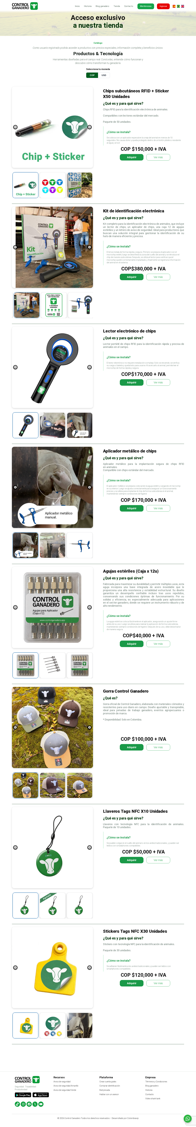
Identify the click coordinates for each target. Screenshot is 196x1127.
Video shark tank (152, 1098)
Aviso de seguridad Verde (65, 1090)
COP (92, 75)
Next (89, 127)
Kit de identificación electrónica (133, 210)
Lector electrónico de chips (129, 331)
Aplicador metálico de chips (130, 451)
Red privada (104, 1090)
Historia (148, 1090)
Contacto (149, 1094)
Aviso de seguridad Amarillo (66, 1086)
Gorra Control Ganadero (126, 691)
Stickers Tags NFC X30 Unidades (135, 931)
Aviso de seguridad (62, 1081)
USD (104, 75)
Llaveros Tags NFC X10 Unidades (135, 811)
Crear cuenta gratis (107, 1081)
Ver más (159, 158)
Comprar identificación (109, 1086)
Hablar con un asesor (109, 1094)
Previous (15, 127)
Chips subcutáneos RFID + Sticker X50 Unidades (136, 93)
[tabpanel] (52, 127)
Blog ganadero (152, 1086)
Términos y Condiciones (156, 1081)
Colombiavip (133, 1118)
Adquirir (131, 157)
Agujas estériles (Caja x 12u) (131, 571)
